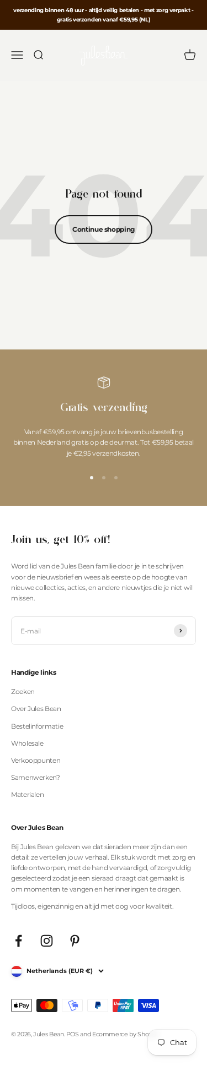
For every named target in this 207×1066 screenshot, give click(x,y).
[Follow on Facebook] (18, 940)
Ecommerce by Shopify (125, 1034)
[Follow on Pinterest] (74, 940)
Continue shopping (103, 229)
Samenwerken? (35, 777)
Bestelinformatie (37, 726)
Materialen (27, 794)
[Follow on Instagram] (46, 940)
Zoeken (23, 691)
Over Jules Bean (36, 708)
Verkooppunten (35, 760)
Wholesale (27, 743)
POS (72, 1034)
